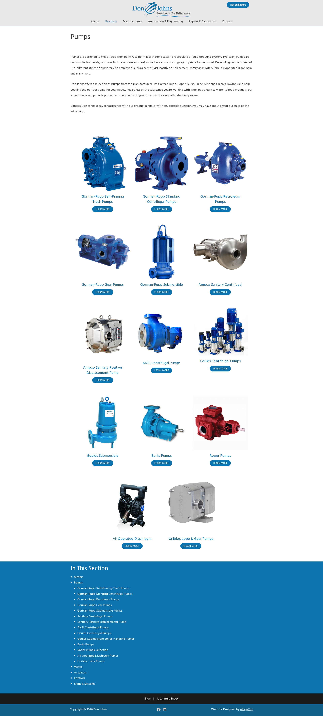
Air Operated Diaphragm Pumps (97, 655)
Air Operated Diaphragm (132, 539)
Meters (78, 577)
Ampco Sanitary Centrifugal (220, 285)
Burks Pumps (161, 456)
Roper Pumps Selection (92, 650)
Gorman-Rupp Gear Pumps (103, 285)
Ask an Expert (238, 5)
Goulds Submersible (102, 456)
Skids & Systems (84, 684)
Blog (148, 698)
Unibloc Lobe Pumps (91, 661)
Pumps (78, 582)
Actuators (80, 672)
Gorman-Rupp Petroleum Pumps (220, 199)
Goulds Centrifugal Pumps (220, 361)
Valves (78, 667)
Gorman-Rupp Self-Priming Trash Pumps (103, 199)
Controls (79, 678)
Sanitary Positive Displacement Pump (101, 622)
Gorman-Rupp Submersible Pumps (99, 610)
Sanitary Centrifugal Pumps (95, 616)
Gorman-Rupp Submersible (161, 285)
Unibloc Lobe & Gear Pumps (191, 539)
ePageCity (246, 709)
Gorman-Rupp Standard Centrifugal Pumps (161, 199)
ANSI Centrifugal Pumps (161, 363)
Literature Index (167, 698)
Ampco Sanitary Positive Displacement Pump (102, 370)
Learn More (104, 209)
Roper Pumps (220, 456)
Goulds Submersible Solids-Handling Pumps (105, 638)
